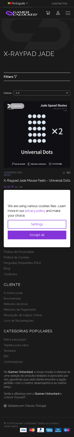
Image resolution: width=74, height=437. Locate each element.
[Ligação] (58, 13)
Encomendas (12, 298)
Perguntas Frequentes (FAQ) (22, 262)
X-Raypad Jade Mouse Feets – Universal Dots (37, 180)
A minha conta (13, 293)
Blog (7, 268)
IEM (6, 356)
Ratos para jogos (15, 339)
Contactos (10, 274)
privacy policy (35, 211)
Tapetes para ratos (16, 345)
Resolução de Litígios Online (23, 315)
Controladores (13, 361)
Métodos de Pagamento (20, 309)
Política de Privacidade (19, 251)
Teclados (10, 350)
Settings (37, 224)
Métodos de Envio (16, 304)
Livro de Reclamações (19, 320)
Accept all (37, 235)
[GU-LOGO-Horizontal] (21, 13)
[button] (48, 13)
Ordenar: (8, 93)
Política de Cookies (16, 257)
